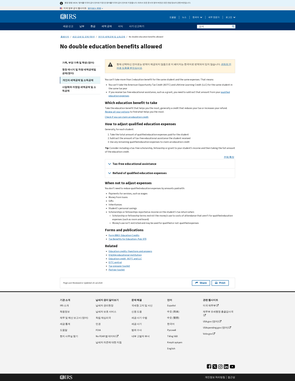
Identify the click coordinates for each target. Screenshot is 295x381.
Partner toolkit (117, 269)
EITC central (115, 262)
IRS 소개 (64, 305)
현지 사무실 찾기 (69, 336)
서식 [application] (120, 26)
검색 (233, 26)
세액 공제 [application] (107, 26)
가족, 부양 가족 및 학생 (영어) (78, 62)
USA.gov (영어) (210, 321)
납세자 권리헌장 (104, 305)
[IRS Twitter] (214, 366)
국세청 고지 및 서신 (142, 305)
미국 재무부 (209, 305)
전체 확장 (229, 157)
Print (222, 283)
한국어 (196, 17)
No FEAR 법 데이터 (106, 336)
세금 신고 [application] (68, 26)
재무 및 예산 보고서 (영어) (74, 317)
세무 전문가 (214, 17)
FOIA (98, 330)
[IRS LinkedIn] (226, 366)
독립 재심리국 (103, 317)
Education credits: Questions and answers (130, 251)
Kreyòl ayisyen (174, 342)
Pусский (171, 330)
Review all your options (117, 111)
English (171, 348)
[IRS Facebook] (209, 366)
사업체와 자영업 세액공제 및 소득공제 (79, 88)
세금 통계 (65, 324)
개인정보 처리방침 (215, 377)
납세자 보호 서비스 (106, 311)
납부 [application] (81, 26)
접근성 (231, 377)
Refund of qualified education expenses (139, 173)
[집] (68, 15)
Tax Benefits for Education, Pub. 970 (127, 239)
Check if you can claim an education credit (126, 117)
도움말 (172, 17)
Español (171, 305)
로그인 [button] (229, 17)
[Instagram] (220, 366)
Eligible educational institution (125, 255)
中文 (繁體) (173, 317)
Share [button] (203, 283)
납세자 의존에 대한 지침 (109, 342)
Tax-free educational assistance (134, 164)
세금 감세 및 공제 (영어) (83, 36)
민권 (98, 324)
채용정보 (65, 311)
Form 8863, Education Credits (124, 235)
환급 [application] (92, 26)
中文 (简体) (173, 311)
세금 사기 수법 (139, 317)
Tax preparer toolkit (119, 266)
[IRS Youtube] (232, 366)
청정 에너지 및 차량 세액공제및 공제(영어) (79, 71)
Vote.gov (207, 333)
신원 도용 (137, 311)
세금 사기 (137, 324)
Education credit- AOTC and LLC (125, 258)
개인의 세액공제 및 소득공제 (111, 36)
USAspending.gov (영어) (215, 327)
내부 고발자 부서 (141, 336)
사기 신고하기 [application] (136, 26)
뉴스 (184, 17)
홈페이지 (65, 36)
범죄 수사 (137, 330)
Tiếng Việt (172, 336)
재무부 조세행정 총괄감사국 (218, 311)
